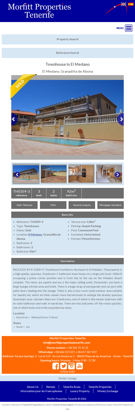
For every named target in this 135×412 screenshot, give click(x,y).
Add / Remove (24, 204)
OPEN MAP (67, 371)
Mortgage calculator (110, 204)
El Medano (35, 234)
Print (53, 204)
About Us (32, 386)
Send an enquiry (82, 204)
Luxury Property (80, 391)
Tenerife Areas (72, 386)
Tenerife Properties (100, 386)
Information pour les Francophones (41, 391)
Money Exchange (107, 391)
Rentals (50, 386)
